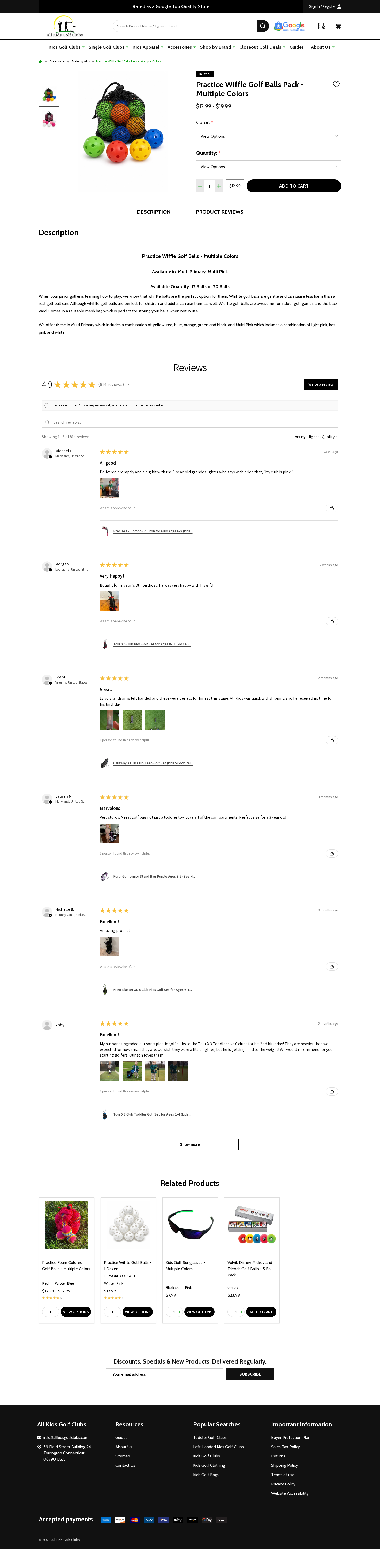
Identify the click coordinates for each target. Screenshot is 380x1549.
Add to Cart (294, 186)
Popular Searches (217, 1424)
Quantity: (208, 153)
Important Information (301, 1424)
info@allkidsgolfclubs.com (65, 1437)
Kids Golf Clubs (64, 47)
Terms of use (282, 1474)
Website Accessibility (290, 1493)
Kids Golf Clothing (209, 1465)
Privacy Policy (283, 1483)
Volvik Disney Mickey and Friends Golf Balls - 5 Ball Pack (250, 1268)
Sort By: (299, 436)
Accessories (180, 47)
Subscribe (250, 1374)
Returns (278, 1456)
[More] (83, 47)
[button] (129, 384)
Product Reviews (220, 212)
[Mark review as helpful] (332, 508)
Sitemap (122, 1456)
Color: (205, 122)
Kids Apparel (146, 47)
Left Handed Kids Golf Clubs (218, 1446)
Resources (129, 1424)
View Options (76, 1311)
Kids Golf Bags (206, 1474)
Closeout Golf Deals (260, 47)
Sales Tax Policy (285, 1446)
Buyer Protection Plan (290, 1437)
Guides (297, 47)
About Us (320, 47)
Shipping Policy (284, 1465)
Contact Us (125, 1465)
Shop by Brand (215, 47)
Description (154, 212)
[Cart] (338, 26)
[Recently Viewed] (321, 26)
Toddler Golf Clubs (210, 1437)
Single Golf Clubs (106, 47)
